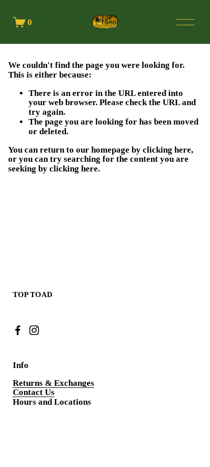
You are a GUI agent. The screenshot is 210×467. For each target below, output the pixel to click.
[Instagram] (34, 330)
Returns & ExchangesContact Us (53, 388)
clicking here (167, 150)
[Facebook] (18, 330)
